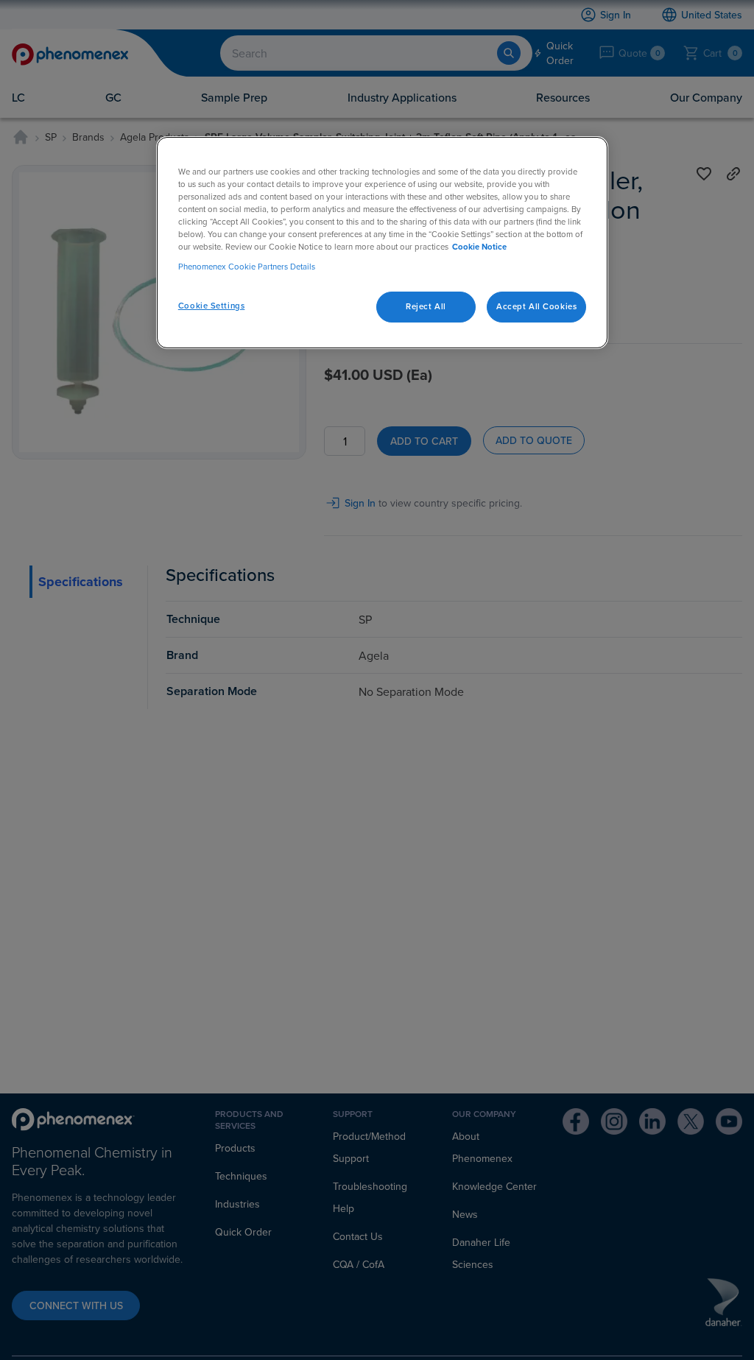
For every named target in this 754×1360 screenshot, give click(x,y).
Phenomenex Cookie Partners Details (246, 266)
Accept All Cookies (536, 306)
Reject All (426, 306)
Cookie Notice (479, 247)
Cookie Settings (211, 305)
